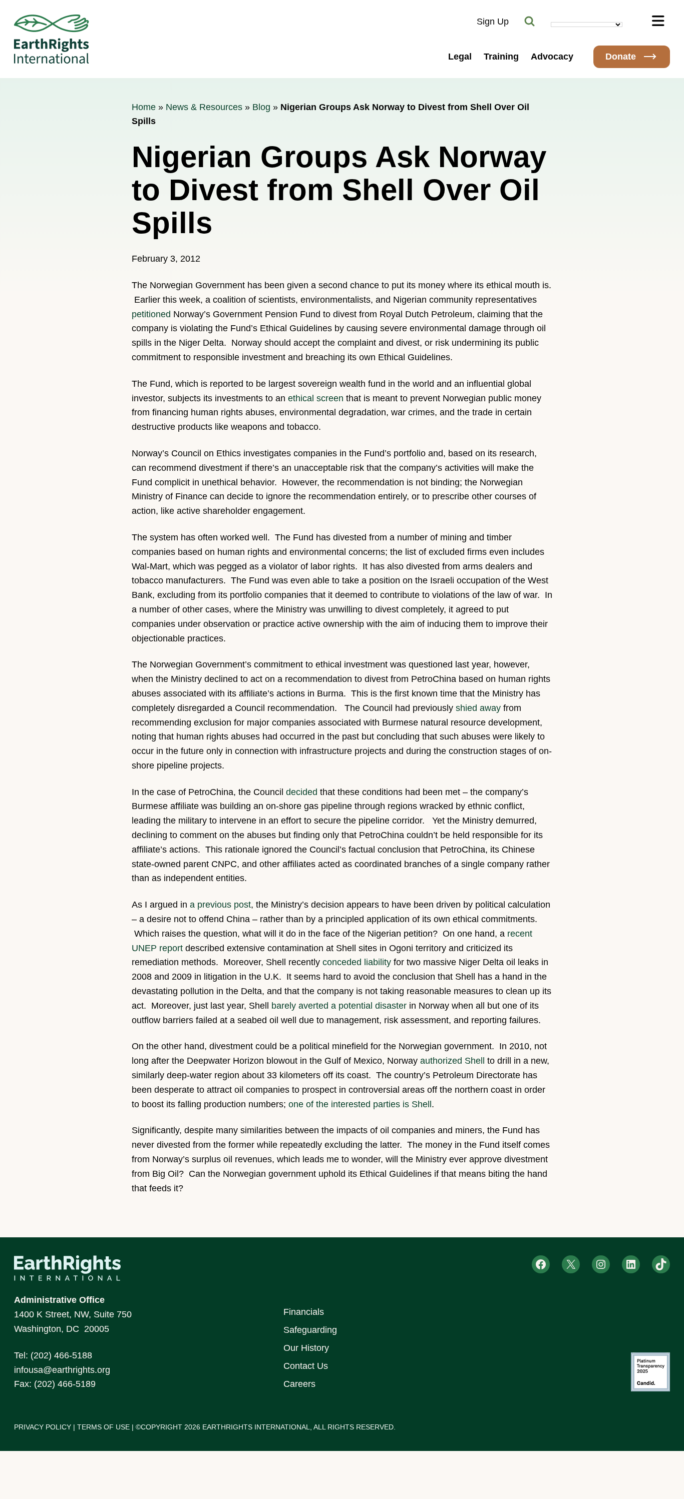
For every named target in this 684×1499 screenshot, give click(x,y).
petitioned (151, 314)
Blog (261, 107)
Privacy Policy (42, 1427)
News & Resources (204, 107)
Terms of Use (103, 1427)
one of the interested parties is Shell (360, 1104)
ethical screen (316, 398)
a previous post (220, 905)
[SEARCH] (530, 22)
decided (301, 792)
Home (144, 107)
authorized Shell (452, 1061)
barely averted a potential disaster (339, 1006)
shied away (478, 708)
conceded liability (356, 962)
